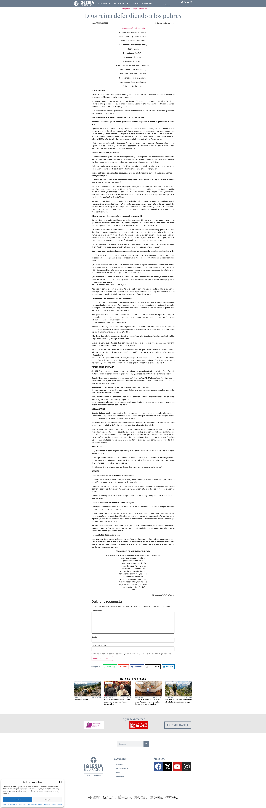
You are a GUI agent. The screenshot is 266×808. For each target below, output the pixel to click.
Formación (147, 3)
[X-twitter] (185, 2)
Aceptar (17, 800)
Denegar (47, 800)
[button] (61, 782)
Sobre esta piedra (81, 699)
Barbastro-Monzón (80, 683)
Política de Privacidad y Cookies (12, 804)
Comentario (97, 610)
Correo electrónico (100, 645)
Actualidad (103, 3)
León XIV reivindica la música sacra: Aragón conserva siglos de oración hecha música (147, 701)
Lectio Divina (120, 3)
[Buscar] (146, 744)
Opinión (135, 3)
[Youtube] (188, 2)
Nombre (95, 637)
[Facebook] (182, 2)
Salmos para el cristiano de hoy (133, 9)
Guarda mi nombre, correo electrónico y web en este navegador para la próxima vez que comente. (132, 654)
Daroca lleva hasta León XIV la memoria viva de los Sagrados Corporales (117, 701)
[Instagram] (191, 2)
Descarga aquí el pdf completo (133, 28)
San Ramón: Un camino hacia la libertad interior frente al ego (178, 700)
